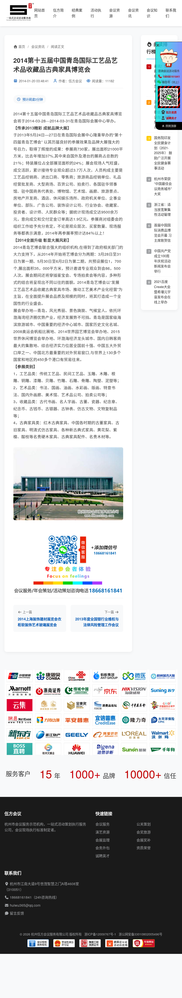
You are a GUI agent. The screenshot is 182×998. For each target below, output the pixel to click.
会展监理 (102, 840)
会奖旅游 (143, 832)
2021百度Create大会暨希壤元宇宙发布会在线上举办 (162, 291)
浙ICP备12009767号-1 (100, 934)
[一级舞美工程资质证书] (90, 943)
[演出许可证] (64, 943)
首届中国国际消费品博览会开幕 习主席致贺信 (163, 232)
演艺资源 (102, 832)
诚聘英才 (102, 855)
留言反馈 (17, 913)
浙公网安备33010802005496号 (140, 934)
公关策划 (143, 824)
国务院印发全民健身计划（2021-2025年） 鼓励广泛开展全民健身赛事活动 (163, 152)
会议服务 (102, 824)
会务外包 (102, 847)
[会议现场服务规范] (38, 943)
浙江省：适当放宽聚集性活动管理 (162, 209)
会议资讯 (38, 46)
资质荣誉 (143, 847)
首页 (21, 46)
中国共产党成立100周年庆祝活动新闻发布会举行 (162, 260)
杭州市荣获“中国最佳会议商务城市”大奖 (163, 186)
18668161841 (21, 897)
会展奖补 (143, 840)
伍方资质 (171, 112)
